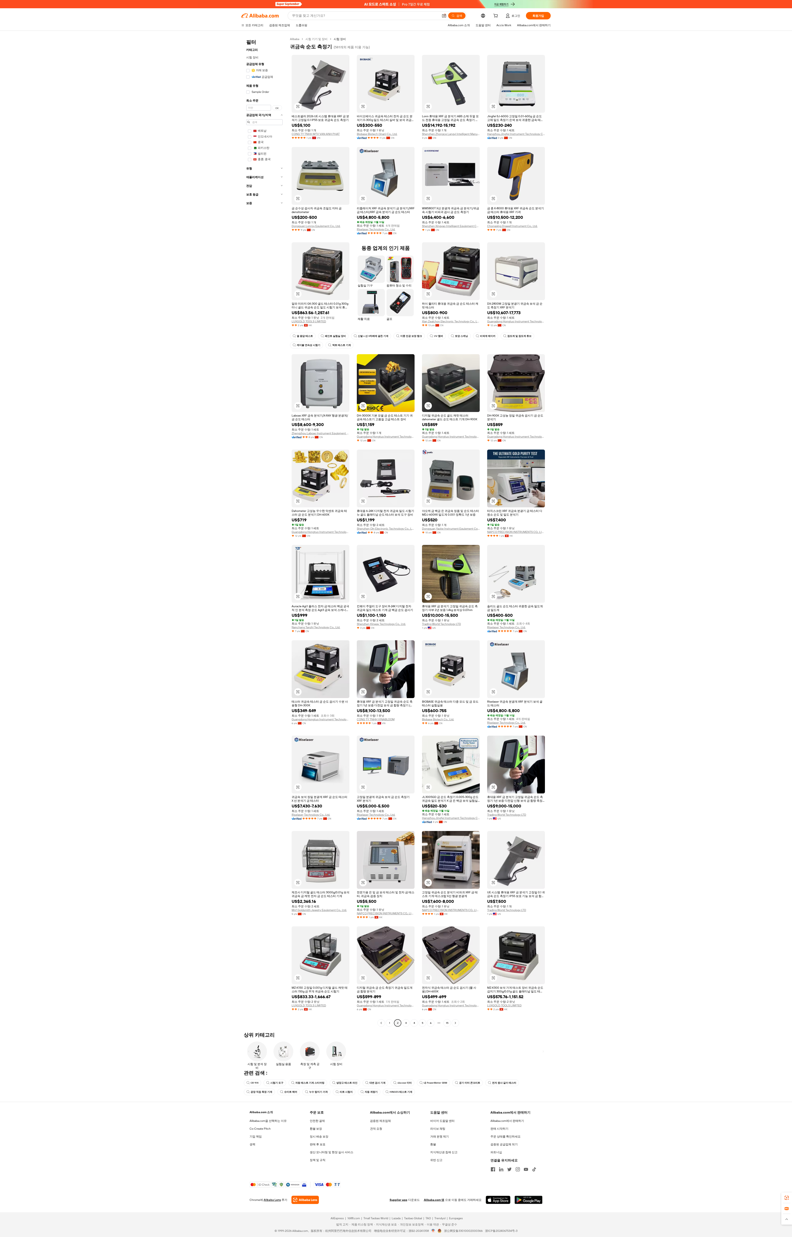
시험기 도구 (276, 1082)
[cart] (496, 16)
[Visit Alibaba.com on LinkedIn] (501, 1169)
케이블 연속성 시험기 (308, 345)
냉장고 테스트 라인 (346, 1082)
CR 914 (254, 1082)
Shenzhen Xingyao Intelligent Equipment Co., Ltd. (451, 226)
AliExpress (337, 1218)
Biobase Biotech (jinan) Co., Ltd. (377, 134)
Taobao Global (413, 1218)
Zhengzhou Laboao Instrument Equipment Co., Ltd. (320, 433)
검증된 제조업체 (380, 1120)
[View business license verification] (433, 1231)
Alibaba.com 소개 (261, 1112)
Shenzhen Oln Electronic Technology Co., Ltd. (386, 528)
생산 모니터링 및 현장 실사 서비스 (331, 1152)
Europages (456, 1218)
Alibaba (294, 39)
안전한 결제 (317, 1120)
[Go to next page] (455, 1023)
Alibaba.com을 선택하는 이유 (268, 1120)
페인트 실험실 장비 (335, 336)
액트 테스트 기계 (341, 345)
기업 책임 (256, 1136)
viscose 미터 (404, 1082)
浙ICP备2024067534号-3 (501, 1230)
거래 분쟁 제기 (439, 1136)
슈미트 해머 (290, 1091)
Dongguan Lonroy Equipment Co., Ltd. (316, 226)
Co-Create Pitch (260, 1128)
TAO (428, 1218)
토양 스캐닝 (461, 336)
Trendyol (440, 1218)
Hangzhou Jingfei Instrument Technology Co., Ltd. (516, 134)
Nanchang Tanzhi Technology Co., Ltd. (316, 627)
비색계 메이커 (487, 336)
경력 (252, 1144)
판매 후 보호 (317, 1144)
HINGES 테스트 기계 (401, 1091)
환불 (433, 1144)
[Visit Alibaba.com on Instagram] (517, 1169)
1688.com (353, 1218)
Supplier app (398, 1199)
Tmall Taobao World (375, 1218)
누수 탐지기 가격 (318, 1091)
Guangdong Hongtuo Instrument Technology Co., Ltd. (516, 321)
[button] (444, 15)
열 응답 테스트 (305, 336)
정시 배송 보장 (319, 1136)
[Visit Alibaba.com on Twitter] (509, 1169)
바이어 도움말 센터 (442, 1120)
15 (447, 1023)
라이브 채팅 (437, 1128)
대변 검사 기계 (377, 1082)
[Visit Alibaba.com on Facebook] (492, 1169)
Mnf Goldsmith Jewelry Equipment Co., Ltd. (319, 910)
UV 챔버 (438, 336)
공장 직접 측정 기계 (261, 1091)
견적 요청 (376, 1128)
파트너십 (496, 1152)
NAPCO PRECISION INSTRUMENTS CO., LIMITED (516, 532)
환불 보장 (316, 1128)
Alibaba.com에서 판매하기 (507, 1120)
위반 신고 (436, 1160)
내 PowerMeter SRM (435, 1082)
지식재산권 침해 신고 (443, 1152)
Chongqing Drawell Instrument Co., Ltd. (512, 226)
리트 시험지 (346, 1091)
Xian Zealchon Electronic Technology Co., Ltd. (451, 321)
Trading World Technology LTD (441, 624)
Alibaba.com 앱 (434, 1199)
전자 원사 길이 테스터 (504, 1082)
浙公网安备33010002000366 (463, 1230)
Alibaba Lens (272, 1199)
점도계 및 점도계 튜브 (519, 336)
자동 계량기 (371, 1091)
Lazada (396, 1218)
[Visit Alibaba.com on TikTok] (534, 1169)
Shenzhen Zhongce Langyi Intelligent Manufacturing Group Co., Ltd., (451, 134)
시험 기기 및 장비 (316, 39)
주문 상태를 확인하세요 (505, 1136)
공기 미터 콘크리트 (469, 1082)
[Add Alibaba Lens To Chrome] (305, 1200)
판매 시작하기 (499, 1128)
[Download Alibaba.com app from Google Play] (528, 1200)
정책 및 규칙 (317, 1160)
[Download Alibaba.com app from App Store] (498, 1200)
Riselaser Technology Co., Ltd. (376, 229)
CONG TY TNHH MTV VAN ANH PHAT (316, 134)
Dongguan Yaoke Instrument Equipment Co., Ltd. (451, 528)
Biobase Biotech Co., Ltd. (438, 719)
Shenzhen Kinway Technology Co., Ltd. (381, 624)
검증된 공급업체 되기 (504, 1144)
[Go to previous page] (381, 1023)
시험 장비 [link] (340, 39)
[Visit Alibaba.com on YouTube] (525, 1169)
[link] (786, 1197)
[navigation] (264, 531)
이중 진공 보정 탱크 (411, 336)
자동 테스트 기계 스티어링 (309, 1082)
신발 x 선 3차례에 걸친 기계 (373, 336)
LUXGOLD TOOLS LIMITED (309, 321)
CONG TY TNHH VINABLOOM (376, 719)
